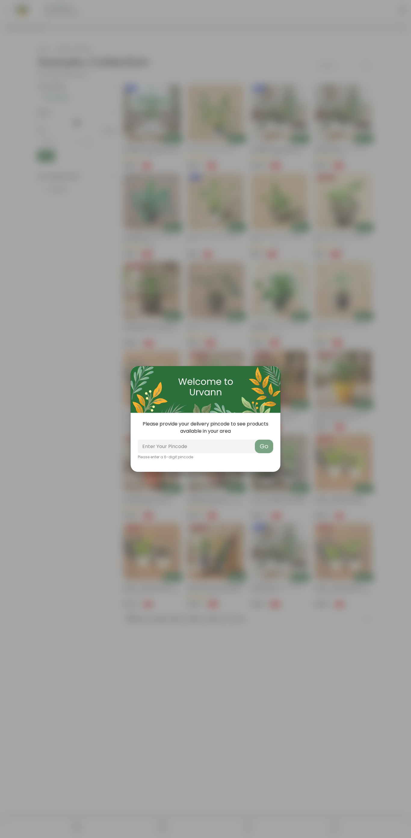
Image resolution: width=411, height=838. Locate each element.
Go (264, 446)
